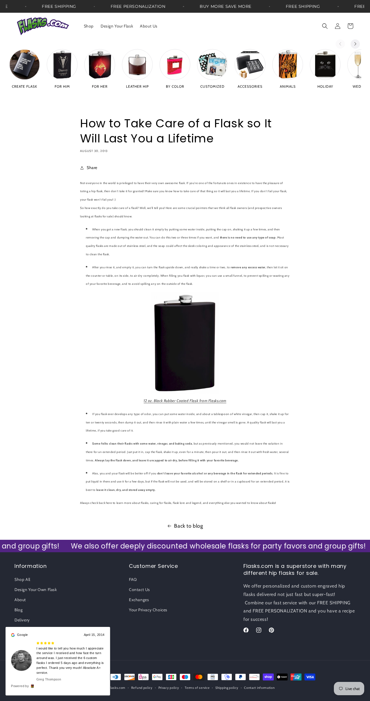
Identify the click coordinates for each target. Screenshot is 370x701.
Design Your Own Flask (35, 589)
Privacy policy (168, 688)
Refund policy (142, 688)
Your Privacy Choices (148, 609)
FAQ (133, 579)
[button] (325, 26)
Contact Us (139, 589)
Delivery (22, 620)
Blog (18, 609)
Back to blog (188, 526)
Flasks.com (116, 688)
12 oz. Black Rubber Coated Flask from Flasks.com (185, 400)
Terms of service (197, 688)
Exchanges (139, 599)
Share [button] (92, 167)
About (20, 599)
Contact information (259, 688)
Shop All (22, 579)
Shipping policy (226, 688)
